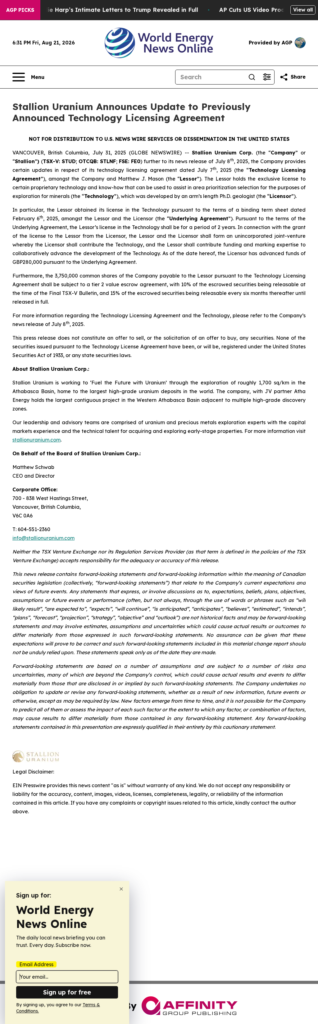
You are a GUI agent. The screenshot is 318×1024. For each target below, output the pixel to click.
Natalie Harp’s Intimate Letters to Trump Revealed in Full (115, 9)
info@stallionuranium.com (43, 538)
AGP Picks (20, 10)
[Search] (251, 77)
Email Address (36, 964)
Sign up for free (67, 992)
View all (303, 10)
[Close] (121, 889)
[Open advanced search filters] (266, 77)
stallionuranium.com (36, 440)
